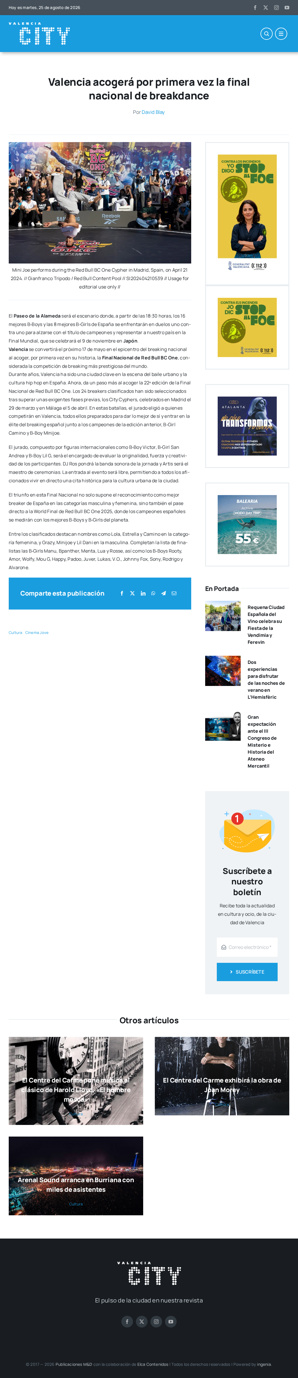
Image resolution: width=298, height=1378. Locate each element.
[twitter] (265, 7)
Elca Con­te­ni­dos (152, 1364)
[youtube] (287, 7)
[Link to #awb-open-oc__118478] (266, 34)
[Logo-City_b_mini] (39, 24)
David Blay (153, 112)
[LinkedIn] (143, 593)
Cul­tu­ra (15, 632)
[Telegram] (163, 593)
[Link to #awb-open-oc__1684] (281, 34)
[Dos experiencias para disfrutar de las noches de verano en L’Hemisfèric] (223, 660)
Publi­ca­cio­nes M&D (74, 1364)
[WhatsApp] (153, 593)
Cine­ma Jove (37, 632)
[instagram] (276, 7)
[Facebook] (122, 593)
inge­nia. (264, 1364)
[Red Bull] (100, 144)
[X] (132, 593)
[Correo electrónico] (174, 593)
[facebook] (255, 7)
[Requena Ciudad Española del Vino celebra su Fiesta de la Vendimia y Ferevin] (223, 605)
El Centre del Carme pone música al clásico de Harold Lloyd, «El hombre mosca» (75, 1090)
